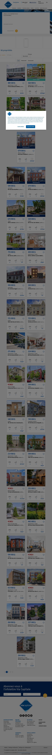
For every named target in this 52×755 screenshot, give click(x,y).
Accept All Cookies (30, 126)
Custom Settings (21, 126)
